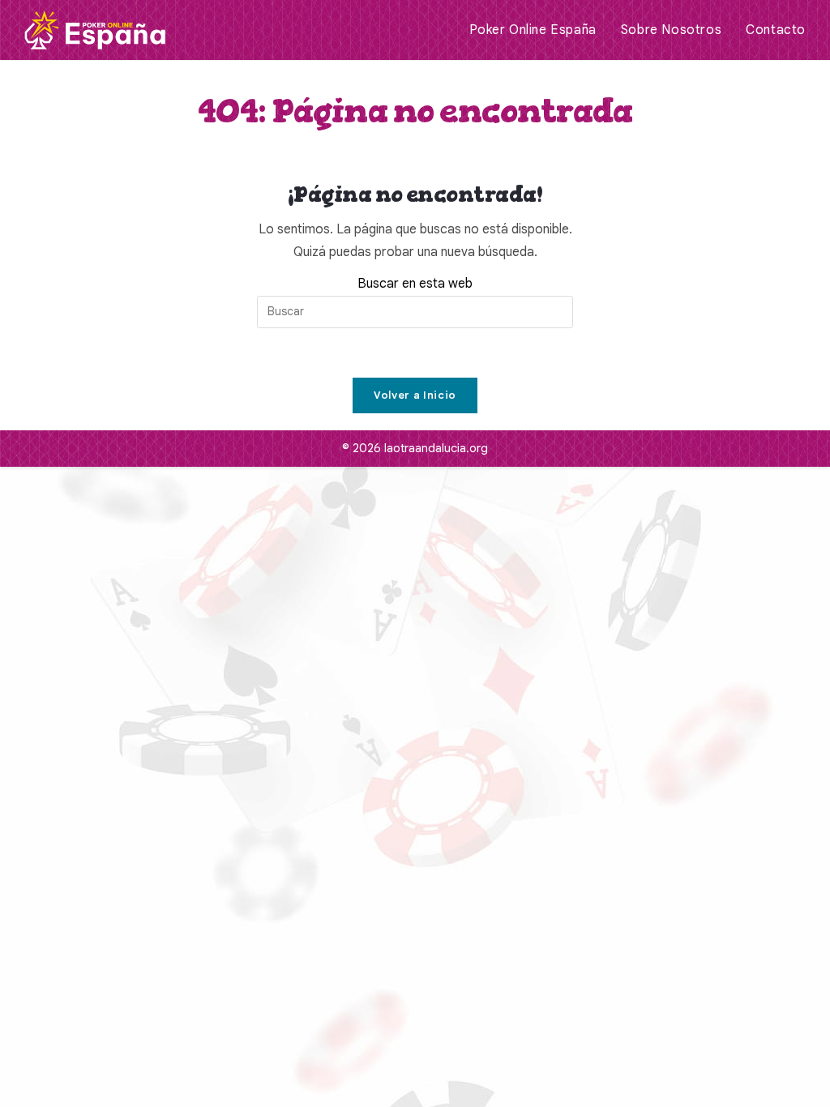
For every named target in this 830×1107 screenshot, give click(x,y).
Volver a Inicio (415, 395)
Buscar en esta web (415, 284)
